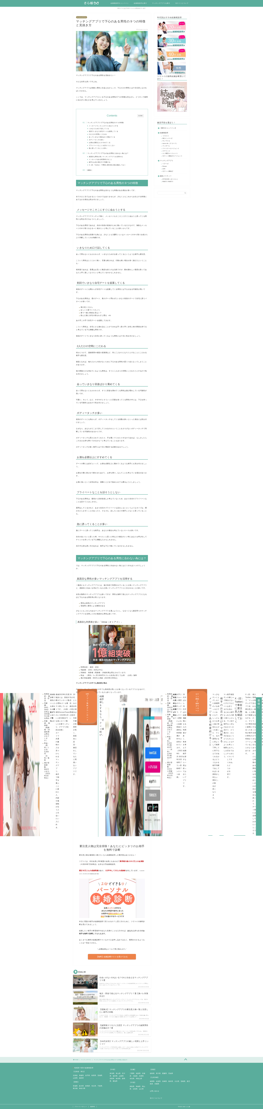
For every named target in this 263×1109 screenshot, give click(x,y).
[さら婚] (92, 4)
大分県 (177, 1081)
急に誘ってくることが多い (98, 148)
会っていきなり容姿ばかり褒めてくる (102, 137)
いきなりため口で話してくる (99, 128)
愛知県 (115, 1081)
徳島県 (152, 1073)
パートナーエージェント (170, 148)
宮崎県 (183, 1081)
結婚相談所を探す (140, 3)
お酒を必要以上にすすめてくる (99, 142)
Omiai (164, 166)
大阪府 (135, 1076)
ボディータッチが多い (96, 140)
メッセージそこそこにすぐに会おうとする (103, 126)
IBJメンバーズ (167, 138)
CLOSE (140, 115)
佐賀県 (158, 1081)
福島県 (81, 1078)
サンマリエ (166, 141)
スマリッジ (166, 151)
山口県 (141, 1089)
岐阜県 (118, 1078)
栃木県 (81, 1086)
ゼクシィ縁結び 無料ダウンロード (198, 702)
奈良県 (132, 1078)
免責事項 (92, 1106)
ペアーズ (165, 164)
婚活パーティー (166, 176)
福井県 (115, 1076)
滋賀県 (138, 1073)
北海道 (75, 1075)
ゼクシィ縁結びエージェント (172, 156)
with (163, 169)
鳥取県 (132, 1086)
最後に (89, 170)
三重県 (132, 1073)
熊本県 (170, 1081)
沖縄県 (157, 1084)
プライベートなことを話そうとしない (102, 145)
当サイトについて (182, 3)
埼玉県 (93, 1086)
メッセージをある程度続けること (100, 159)
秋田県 (93, 1075)
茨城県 (75, 1086)
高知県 (170, 1073)
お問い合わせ (154, 1091)
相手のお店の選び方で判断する (99, 162)
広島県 (135, 1089)
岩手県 (87, 1075)
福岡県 (152, 1081)
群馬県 (87, 1086)
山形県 (75, 1078)
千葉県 (100, 1086)
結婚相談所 (164, 133)
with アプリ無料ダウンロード (87, 707)
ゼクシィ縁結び (167, 171)
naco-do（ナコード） (170, 143)
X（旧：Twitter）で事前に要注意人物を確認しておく (107, 165)
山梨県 (121, 1076)
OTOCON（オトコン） (170, 179)
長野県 (112, 1078)
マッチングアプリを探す (161, 3)
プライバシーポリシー (81, 1106)
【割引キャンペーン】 (168, 128)
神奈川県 (82, 1088)
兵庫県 (141, 1076)
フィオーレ (166, 146)
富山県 (118, 1073)
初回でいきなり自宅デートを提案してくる (103, 131)
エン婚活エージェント (170, 153)
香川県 (158, 1073)
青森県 (81, 1075)
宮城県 (100, 1075)
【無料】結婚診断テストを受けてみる (112, 957)
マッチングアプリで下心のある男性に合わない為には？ (108, 153)
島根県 (138, 1086)
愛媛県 (164, 1073)
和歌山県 (139, 1078)
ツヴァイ (166, 136)
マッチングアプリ (81, 17)
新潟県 (112, 1073)
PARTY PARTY (167, 181)
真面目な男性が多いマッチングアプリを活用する (106, 156)
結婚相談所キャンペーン (120, 3)
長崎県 (164, 1081)
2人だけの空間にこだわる (98, 134)
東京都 (75, 1088)
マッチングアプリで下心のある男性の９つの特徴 (105, 122)
